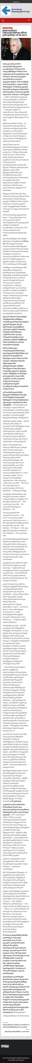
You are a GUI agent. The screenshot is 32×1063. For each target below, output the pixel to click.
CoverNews (11, 1060)
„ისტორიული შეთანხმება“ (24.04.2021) (16, 1030)
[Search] (29, 20)
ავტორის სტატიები (7, 28)
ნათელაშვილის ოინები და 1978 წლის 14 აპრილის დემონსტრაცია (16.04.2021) (16, 1025)
